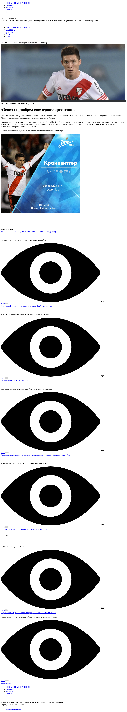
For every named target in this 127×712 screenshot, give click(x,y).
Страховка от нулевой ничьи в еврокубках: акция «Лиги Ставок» (28, 613)
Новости (9, 7)
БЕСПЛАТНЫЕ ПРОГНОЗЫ (18, 3)
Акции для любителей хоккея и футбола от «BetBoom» (24, 529)
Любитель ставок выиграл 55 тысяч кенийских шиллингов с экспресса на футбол (35, 455)
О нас (8, 12)
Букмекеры (10, 5)
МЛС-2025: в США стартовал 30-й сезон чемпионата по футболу (28, 231)
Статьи (9, 10)
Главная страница (13, 709)
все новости (6, 683)
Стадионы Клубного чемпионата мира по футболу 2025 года (27, 306)
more (3, 304)
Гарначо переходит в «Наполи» (14, 380)
